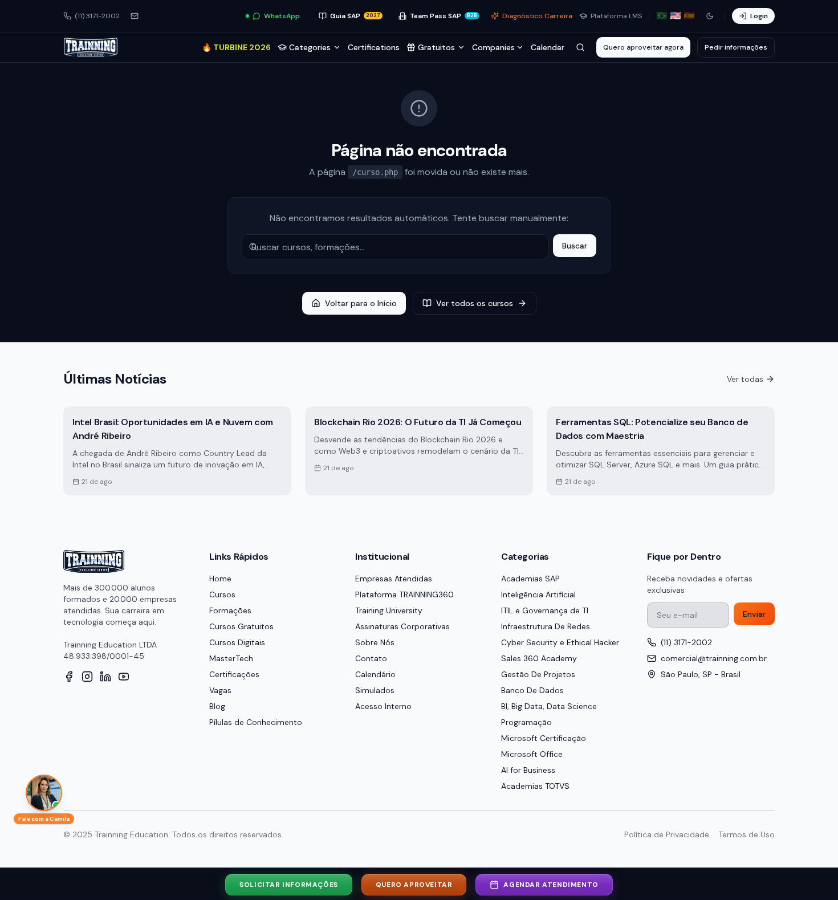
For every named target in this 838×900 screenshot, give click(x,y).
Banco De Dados (532, 690)
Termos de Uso (746, 834)
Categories (310, 47)
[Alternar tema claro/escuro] (710, 16)
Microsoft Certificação (543, 738)
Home (220, 578)
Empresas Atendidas (393, 578)
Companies (493, 47)
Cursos (222, 594)
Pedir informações (736, 47)
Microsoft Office (532, 754)
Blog (217, 706)
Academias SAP (530, 578)
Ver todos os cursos (474, 303)
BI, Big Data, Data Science (549, 706)
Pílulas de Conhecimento (255, 722)
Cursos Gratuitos (241, 626)
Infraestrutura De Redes (545, 626)
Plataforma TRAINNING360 (404, 594)
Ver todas (745, 379)
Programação (526, 722)
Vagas (220, 690)
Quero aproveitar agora (643, 47)
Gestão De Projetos (538, 674)
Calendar (547, 47)
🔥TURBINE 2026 (236, 47)
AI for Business (528, 770)
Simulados (374, 690)
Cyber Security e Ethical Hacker (560, 642)
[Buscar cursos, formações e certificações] (580, 47)
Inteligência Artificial (538, 594)
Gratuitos (436, 47)
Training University (388, 610)
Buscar (574, 246)
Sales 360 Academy (539, 658)
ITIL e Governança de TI (544, 610)
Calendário (375, 674)
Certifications (374, 47)
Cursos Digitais (237, 642)
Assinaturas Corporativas (402, 626)
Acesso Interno (383, 706)
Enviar (754, 614)
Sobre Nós (374, 642)
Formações (230, 610)
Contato (371, 658)
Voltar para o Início (361, 303)
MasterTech (231, 658)
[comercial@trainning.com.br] (135, 16)
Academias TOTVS (535, 786)
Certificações (234, 674)
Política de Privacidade (666, 834)
